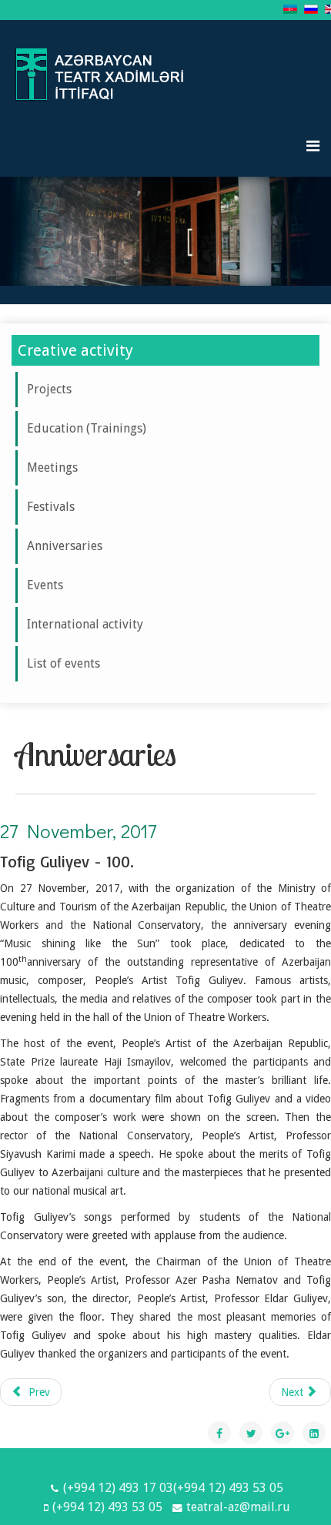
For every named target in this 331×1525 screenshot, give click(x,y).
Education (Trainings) (86, 428)
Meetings (52, 467)
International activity (85, 624)
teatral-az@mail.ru (238, 1507)
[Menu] (312, 146)
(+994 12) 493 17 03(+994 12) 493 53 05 (173, 1487)
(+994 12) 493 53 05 (107, 1507)
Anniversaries (64, 546)
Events (45, 585)
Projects (49, 389)
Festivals (51, 506)
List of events (63, 663)
